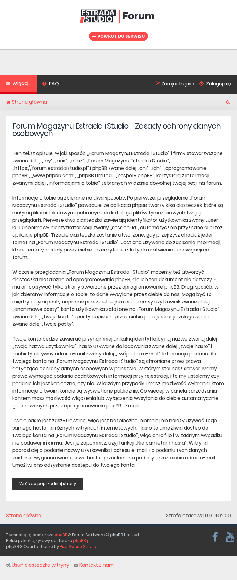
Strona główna (23, 515)
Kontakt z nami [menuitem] (96, 565)
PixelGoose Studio (78, 546)
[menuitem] (50, 84)
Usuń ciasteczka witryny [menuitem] (40, 565)
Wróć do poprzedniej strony (47, 484)
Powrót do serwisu (120, 36)
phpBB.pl (82, 540)
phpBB (61, 534)
